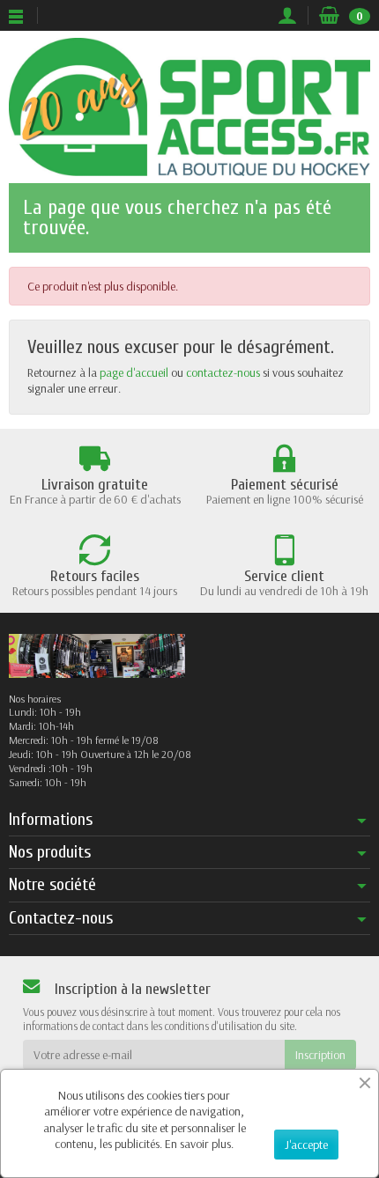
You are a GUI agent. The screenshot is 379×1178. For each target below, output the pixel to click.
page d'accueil (134, 372)
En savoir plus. (199, 1144)
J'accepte (306, 1144)
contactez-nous (223, 372)
